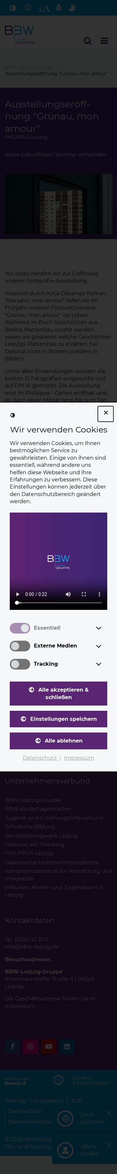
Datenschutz (40, 758)
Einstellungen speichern (63, 719)
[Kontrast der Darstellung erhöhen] (12, 415)
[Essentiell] (104, 628)
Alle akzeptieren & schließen (63, 693)
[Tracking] (104, 664)
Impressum (79, 758)
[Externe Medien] (104, 646)
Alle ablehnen (64, 741)
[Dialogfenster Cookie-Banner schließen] (105, 414)
